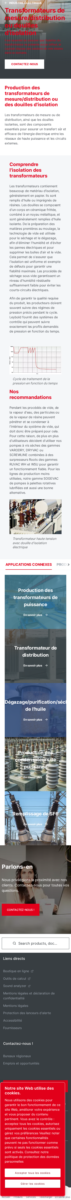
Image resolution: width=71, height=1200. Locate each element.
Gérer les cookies (33, 1183)
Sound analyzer (14, 986)
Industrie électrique (25, 3)
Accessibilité (12, 1020)
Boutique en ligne (16, 971)
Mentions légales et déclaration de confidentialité (29, 995)
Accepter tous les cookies (32, 1172)
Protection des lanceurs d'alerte (27, 1013)
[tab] (28, 564)
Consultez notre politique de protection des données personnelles (32, 1156)
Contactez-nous (24, 64)
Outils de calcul (14, 978)
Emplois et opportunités (21, 1063)
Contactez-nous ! (20, 909)
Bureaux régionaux (17, 1056)
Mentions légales (15, 1006)
